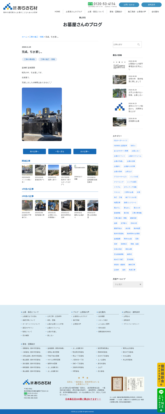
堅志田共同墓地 (78, 352)
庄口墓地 (101, 371)
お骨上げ (128, 171)
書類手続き (118, 228)
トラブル (117, 187)
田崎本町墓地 (102, 352)
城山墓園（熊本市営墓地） (32, 359)
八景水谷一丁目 (78, 359)
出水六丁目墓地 (103, 356)
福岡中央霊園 (52, 363)
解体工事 (132, 264)
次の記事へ (84, 151)
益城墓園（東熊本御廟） (56, 348)
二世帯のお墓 (128, 192)
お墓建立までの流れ (30, 316)
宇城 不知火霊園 (53, 356)
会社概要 (101, 316)
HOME (57, 12)
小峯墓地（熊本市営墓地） (32, 352)
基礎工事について (29, 320)
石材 (115, 244)
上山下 (100, 367)
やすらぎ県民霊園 (54, 359)
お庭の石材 (118, 171)
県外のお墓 (128, 239)
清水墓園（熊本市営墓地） (32, 363)
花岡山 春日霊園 (53, 352)
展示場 (126, 213)
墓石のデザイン (28, 328)
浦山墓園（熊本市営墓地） (32, 371)
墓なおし (127, 208)
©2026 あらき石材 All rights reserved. (82, 411)
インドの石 (134, 177)
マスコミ (117, 192)
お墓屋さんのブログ (74, 12)
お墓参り (117, 166)
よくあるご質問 (103, 324)
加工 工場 (118, 197)
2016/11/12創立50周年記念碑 (66, 215)
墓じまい (50, 335)
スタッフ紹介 (103, 320)
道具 (123, 270)
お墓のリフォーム (135, 156)
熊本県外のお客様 (133, 233)
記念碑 (116, 270)
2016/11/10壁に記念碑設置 (92, 215)
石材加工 (124, 244)
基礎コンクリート (130, 202)
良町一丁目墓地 (78, 363)
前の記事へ (34, 151)
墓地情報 (117, 213)
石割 (137, 239)
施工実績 (76, 320)
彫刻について (27, 331)
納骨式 (129, 254)
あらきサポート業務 (121, 151)
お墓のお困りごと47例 (55, 324)
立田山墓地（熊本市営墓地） (33, 356)
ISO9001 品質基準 (120, 146)
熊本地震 (137, 228)
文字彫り (124, 223)
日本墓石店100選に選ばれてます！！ (83, 399)
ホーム (24, 37)
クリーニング (118, 182)
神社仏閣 (128, 249)
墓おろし (117, 208)
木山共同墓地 (127, 359)
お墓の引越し (118, 161)
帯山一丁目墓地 (78, 356)
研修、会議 (135, 244)
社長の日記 (118, 249)
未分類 (127, 228)
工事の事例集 (29, 59)
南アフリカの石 (130, 197)
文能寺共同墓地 (78, 367)
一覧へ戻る (59, 151)
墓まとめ (137, 208)
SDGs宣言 (102, 328)
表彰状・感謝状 (119, 264)
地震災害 (117, 202)
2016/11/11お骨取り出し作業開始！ (52, 215)
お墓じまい (136, 151)
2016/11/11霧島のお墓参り (79, 215)
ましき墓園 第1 (53, 367)
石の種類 (26, 335)
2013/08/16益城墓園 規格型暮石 (92, 179)
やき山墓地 (127, 356)
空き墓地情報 (118, 254)
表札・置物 (51, 320)
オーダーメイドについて (31, 324)
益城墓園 (117, 239)
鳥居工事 (132, 270)
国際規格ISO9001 (104, 331)
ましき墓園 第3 (78, 348)
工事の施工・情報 (36, 37)
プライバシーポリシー (131, 324)
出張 (138, 192)
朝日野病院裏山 (103, 348)
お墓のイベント (119, 156)
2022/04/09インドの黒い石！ (26, 179)
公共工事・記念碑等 (54, 316)
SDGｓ (133, 146)
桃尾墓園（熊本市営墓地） (32, 367)
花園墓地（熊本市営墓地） (32, 348)
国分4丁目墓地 (128, 352)
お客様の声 (77, 324)
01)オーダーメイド (120, 140)
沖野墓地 (76, 371)
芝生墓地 (130, 259)
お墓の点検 (131, 161)
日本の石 (134, 223)
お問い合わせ (129, 5)
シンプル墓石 (131, 182)
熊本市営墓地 (118, 233)
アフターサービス (120, 177)
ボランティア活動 (130, 187)
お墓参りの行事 (129, 166)
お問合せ (127, 316)
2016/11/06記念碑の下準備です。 (26, 215)
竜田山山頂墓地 (128, 348)
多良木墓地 (102, 363)
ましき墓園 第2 (53, 371)
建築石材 (133, 218)
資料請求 (151, 5)
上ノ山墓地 (102, 359)
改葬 (115, 223)
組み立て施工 (118, 259)
